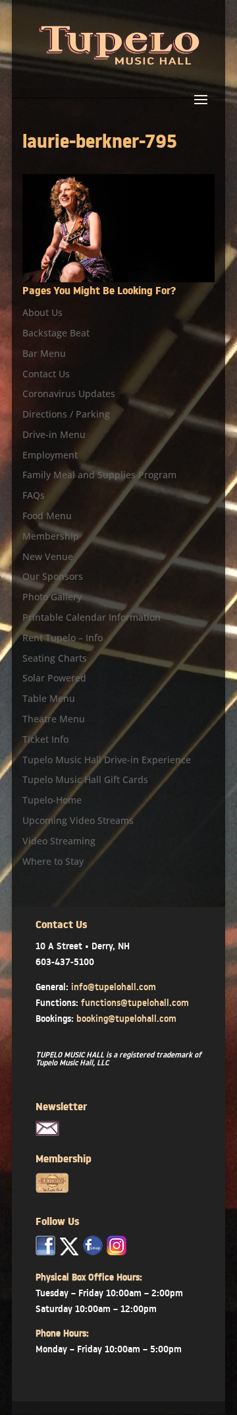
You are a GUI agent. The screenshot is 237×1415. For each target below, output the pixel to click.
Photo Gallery (52, 596)
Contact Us (46, 373)
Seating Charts (54, 658)
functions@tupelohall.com (135, 1002)
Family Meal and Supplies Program (99, 474)
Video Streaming (58, 840)
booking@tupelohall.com (126, 1018)
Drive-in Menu (54, 434)
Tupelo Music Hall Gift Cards (85, 779)
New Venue (47, 556)
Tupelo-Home (52, 800)
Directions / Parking (66, 414)
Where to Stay (53, 861)
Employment (50, 455)
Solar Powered (54, 678)
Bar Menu (44, 353)
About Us (42, 312)
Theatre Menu (53, 718)
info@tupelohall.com (113, 986)
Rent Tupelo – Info (62, 637)
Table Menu (48, 698)
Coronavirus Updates (68, 393)
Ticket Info (45, 739)
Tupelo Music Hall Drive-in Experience (106, 759)
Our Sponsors (52, 576)
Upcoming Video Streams (78, 820)
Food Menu (47, 515)
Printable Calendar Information (91, 617)
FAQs (33, 495)
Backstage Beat (56, 333)
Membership (50, 536)
